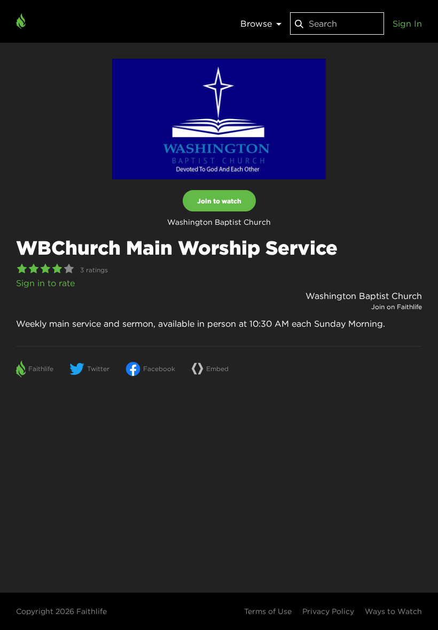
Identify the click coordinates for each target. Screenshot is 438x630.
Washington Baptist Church (364, 295)
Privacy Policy (328, 611)
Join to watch (219, 200)
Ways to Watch (393, 611)
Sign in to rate (45, 283)
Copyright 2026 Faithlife (61, 611)
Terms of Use (268, 611)
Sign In (407, 23)
